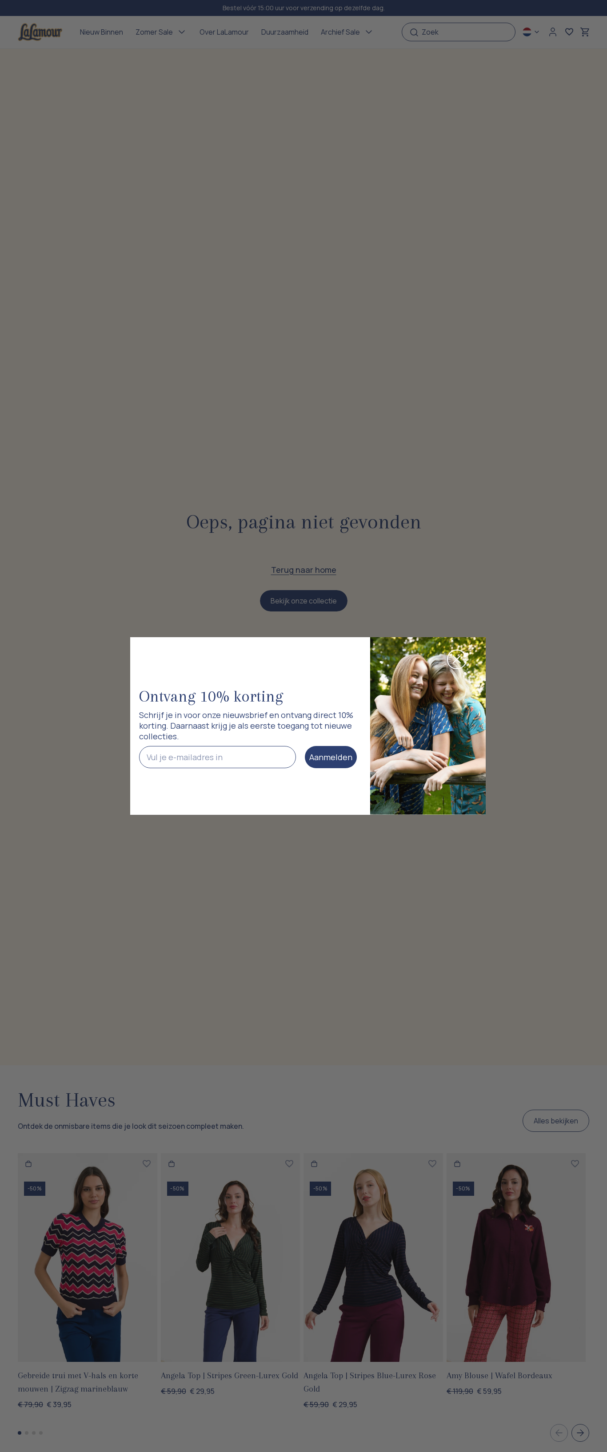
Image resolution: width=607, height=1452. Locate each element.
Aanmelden (330, 757)
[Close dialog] (457, 659)
